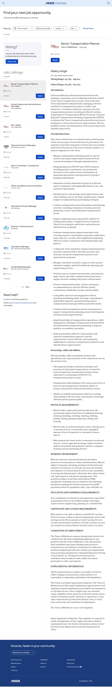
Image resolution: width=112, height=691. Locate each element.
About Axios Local (16, 659)
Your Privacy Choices (73, 667)
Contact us (8, 299)
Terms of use (70, 663)
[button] (16, 287)
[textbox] (78, 354)
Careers (13, 667)
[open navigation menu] (3, 3)
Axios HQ (43, 667)
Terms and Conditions (20, 303)
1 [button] (21, 287)
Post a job (12, 61)
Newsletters (44, 659)
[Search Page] (108, 3)
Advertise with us (16, 663)
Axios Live (43, 663)
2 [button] (23, 287)
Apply (40, 96)
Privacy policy (71, 659)
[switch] (43, 28)
